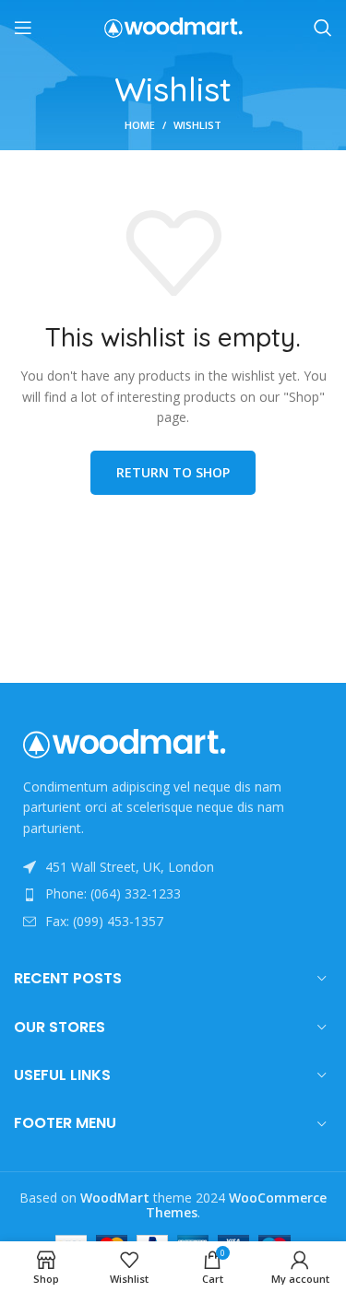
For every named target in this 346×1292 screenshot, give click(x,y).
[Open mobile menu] (23, 27)
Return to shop (173, 472)
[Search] (322, 27)
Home (140, 125)
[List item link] (173, 894)
